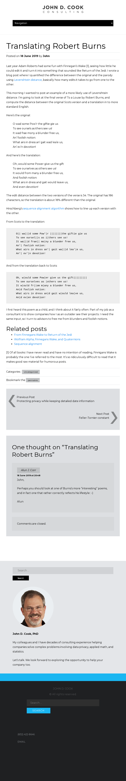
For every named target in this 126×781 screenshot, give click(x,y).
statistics (18, 651)
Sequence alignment (28, 344)
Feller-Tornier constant (94, 417)
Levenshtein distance (28, 79)
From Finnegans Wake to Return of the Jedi (43, 334)
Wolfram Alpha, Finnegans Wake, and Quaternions (47, 339)
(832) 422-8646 (26, 734)
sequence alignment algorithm (43, 208)
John (46, 56)
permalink (33, 380)
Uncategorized (31, 372)
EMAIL (21, 741)
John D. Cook (63, 688)
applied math (98, 647)
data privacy (80, 647)
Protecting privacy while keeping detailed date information (55, 401)
